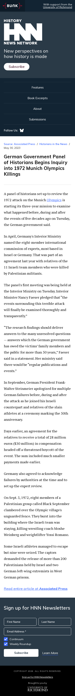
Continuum (16, 639)
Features (38, 87)
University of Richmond (57, 7)
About (37, 109)
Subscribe (17, 66)
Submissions (37, 119)
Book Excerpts (38, 98)
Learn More (50, 653)
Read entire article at (36, 588)
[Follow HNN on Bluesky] (22, 130)
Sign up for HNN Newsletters (37, 677)
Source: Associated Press (19, 144)
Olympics (54, 200)
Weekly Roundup (20, 644)
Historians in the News (53, 144)
